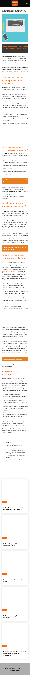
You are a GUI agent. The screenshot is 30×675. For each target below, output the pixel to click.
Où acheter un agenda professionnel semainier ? (15, 452)
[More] (25, 466)
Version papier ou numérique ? (14, 459)
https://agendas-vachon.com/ (9, 271)
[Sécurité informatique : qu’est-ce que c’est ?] (15, 564)
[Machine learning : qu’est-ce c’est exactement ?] (15, 600)
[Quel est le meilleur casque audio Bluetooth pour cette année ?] (15, 492)
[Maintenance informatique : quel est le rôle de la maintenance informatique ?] (15, 636)
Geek (8, 10)
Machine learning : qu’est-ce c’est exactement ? (13, 616)
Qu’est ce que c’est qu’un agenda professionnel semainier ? (14, 446)
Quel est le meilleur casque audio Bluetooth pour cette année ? (13, 508)
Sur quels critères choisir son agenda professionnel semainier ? (15, 449)
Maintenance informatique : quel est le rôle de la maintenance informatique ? (14, 653)
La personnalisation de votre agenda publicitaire (15, 456)
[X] (9, 466)
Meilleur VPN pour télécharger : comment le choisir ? (13, 544)
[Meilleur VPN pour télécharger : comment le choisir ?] (15, 528)
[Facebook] (4, 466)
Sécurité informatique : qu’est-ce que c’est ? (15, 580)
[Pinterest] (15, 466)
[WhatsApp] (20, 466)
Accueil (4, 10)
